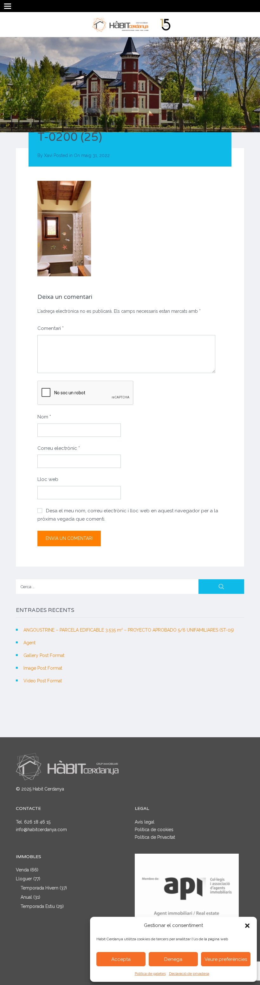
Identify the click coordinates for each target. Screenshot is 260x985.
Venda (22, 869)
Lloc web (47, 479)
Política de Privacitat (155, 837)
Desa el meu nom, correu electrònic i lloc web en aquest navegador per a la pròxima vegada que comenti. (127, 515)
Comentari (50, 328)
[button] (247, 926)
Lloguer (24, 878)
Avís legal (144, 821)
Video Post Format (42, 680)
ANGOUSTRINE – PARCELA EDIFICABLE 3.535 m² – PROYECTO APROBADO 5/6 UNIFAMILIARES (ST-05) (128, 630)
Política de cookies (154, 829)
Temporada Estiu (38, 906)
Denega (173, 959)
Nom (44, 417)
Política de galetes (150, 973)
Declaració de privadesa (189, 973)
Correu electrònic (58, 448)
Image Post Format (42, 668)
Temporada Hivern (39, 887)
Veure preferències (226, 959)
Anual (26, 897)
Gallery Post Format (43, 655)
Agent (29, 642)
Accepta (121, 959)
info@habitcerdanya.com (41, 829)
